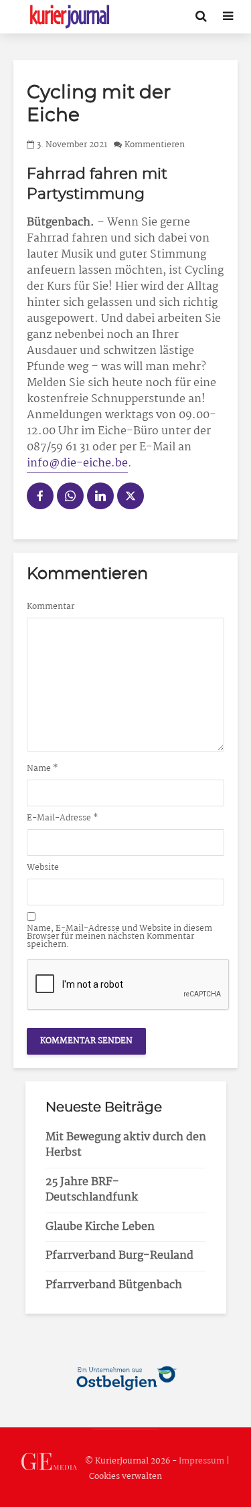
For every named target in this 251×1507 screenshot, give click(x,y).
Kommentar (50, 607)
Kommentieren (154, 145)
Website (43, 868)
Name (42, 769)
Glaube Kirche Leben (100, 1227)
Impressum (201, 1461)
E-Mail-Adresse (62, 818)
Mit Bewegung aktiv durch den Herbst (126, 1145)
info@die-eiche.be (77, 463)
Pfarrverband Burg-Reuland (119, 1256)
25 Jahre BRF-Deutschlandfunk (92, 1190)
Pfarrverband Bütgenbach (114, 1285)
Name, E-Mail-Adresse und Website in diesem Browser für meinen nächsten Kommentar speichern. (119, 937)
